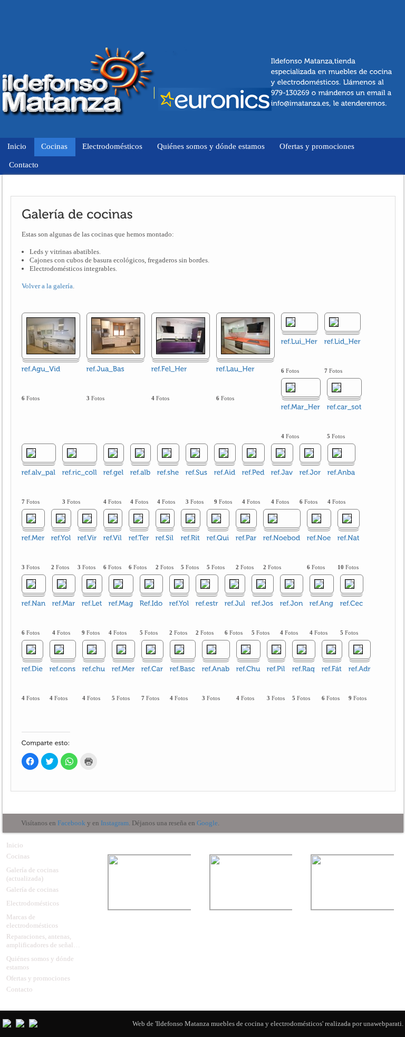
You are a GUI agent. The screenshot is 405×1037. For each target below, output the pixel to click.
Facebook (71, 823)
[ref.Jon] (289, 584)
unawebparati (382, 1023)
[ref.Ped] (251, 453)
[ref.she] (166, 453)
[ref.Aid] (223, 453)
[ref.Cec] (349, 584)
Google (207, 823)
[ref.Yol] (60, 518)
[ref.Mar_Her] (290, 387)
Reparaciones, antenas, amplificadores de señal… (43, 940)
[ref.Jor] (309, 453)
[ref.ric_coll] (71, 453)
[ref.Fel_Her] (180, 336)
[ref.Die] (31, 649)
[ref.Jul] (234, 584)
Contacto (23, 165)
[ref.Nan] (31, 584)
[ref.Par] (245, 518)
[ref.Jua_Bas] (115, 336)
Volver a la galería (47, 286)
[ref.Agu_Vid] (50, 336)
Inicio (16, 146)
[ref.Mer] (31, 518)
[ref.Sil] (165, 518)
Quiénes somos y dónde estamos (211, 146)
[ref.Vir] (87, 518)
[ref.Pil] (276, 649)
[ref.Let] (91, 584)
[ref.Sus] (195, 453)
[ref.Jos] (261, 584)
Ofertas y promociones (316, 146)
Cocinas (54, 146)
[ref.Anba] (337, 453)
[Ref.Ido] (149, 584)
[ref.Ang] (319, 584)
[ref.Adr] (358, 649)
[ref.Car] (151, 649)
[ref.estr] (205, 584)
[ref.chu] (92, 649)
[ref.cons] (59, 649)
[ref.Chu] (245, 649)
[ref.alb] (139, 453)
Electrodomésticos (112, 146)
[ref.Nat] (347, 518)
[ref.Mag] (118, 584)
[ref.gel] (113, 453)
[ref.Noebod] (272, 518)
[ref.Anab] (211, 649)
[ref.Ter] (138, 518)
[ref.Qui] (216, 518)
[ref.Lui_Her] (290, 322)
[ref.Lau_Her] (245, 336)
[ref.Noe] (316, 518)
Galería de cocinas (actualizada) (32, 874)
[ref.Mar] (61, 584)
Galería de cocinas (32, 889)
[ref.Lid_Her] (334, 322)
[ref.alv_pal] (31, 453)
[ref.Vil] (113, 518)
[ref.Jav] (280, 453)
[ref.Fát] (331, 649)
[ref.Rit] (190, 518)
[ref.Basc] (179, 649)
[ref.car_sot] (336, 387)
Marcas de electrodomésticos (32, 921)
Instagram (115, 823)
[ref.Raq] (301, 649)
